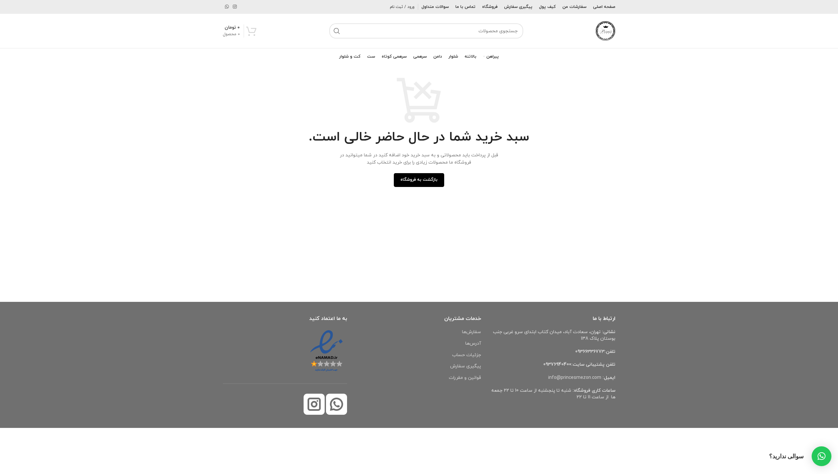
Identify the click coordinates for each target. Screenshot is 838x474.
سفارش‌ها (471, 332)
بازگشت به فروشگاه (419, 180)
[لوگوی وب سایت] (605, 30)
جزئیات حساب (466, 355)
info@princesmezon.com (574, 378)
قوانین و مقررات (465, 378)
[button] (821, 456)
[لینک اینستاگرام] (235, 7)
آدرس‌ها (473, 343)
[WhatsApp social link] (227, 7)
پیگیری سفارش (465, 366)
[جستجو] (336, 31)
